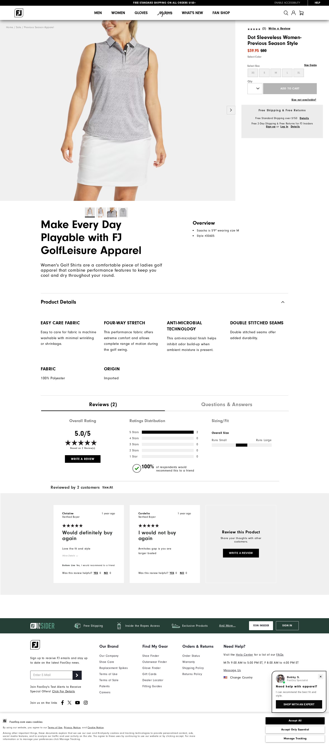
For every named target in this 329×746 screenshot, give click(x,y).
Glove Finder (151, 668)
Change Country (241, 677)
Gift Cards (149, 674)
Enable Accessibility (287, 2)
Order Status (191, 656)
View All (107, 487)
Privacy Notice (72, 727)
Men (98, 13)
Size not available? (303, 99)
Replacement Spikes (113, 668)
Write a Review (279, 28)
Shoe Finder (150, 656)
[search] (286, 13)
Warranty (188, 662)
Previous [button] (4, 110)
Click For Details (63, 691)
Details (304, 118)
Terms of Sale (108, 680)
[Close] (320, 676)
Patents (104, 686)
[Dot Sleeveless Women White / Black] (117, 110)
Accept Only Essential (295, 729)
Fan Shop (221, 13)
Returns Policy (192, 674)
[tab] (301, 13)
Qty (250, 81)
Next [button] (231, 110)
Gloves (141, 13)
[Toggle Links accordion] (113, 646)
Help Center (244, 654)
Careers (104, 692)
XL (298, 72)
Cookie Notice (96, 727)
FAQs (279, 654)
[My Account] (293, 13)
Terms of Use (55, 727)
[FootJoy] (18, 13)
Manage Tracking (295, 738)
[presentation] (103, 405)
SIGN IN (287, 625)
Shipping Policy (193, 668)
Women (118, 13)
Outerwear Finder (154, 662)
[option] (117, 110)
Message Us (232, 670)
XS (253, 72)
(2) (264, 28)
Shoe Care (106, 662)
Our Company (109, 656)
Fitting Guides (152, 686)
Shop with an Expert (299, 704)
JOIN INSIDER (261, 625)
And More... (227, 625)
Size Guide (310, 65)
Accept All (295, 720)
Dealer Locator (152, 680)
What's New (192, 13)
